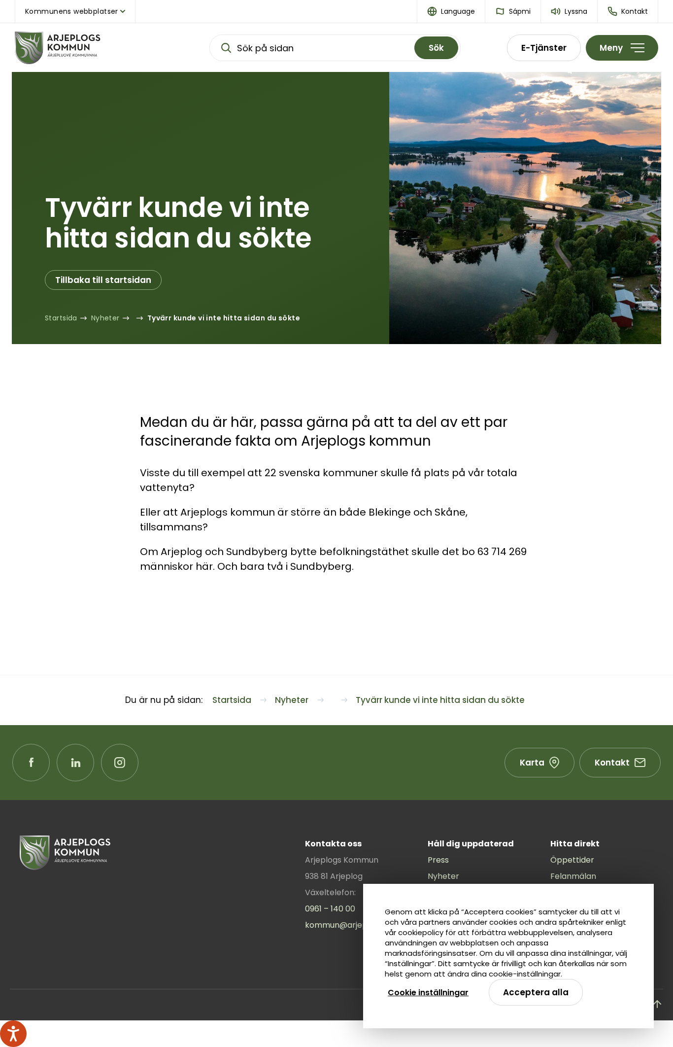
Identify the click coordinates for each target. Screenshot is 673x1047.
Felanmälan (573, 876)
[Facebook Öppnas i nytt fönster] (31, 762)
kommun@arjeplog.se (347, 925)
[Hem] (89, 48)
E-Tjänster (544, 48)
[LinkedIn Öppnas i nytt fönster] (75, 762)
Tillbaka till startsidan (103, 280)
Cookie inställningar (428, 992)
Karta (532, 762)
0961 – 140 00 (330, 908)
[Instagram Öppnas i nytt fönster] (119, 762)
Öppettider (572, 860)
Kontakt (612, 762)
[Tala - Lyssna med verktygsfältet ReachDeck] (13, 1033)
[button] (451, 11)
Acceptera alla (536, 992)
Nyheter (443, 876)
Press (438, 860)
